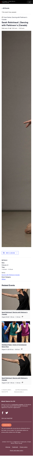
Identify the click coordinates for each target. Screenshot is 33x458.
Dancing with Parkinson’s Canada (11, 275)
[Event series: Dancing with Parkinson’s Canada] (22, 316)
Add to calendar (10, 253)
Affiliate (4, 279)
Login (29, 2)
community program (17, 404)
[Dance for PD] (8, 6)
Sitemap (7, 447)
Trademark (15, 447)
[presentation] (16, 299)
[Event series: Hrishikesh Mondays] (21, 349)
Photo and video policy (16, 450)
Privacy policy (23, 447)
